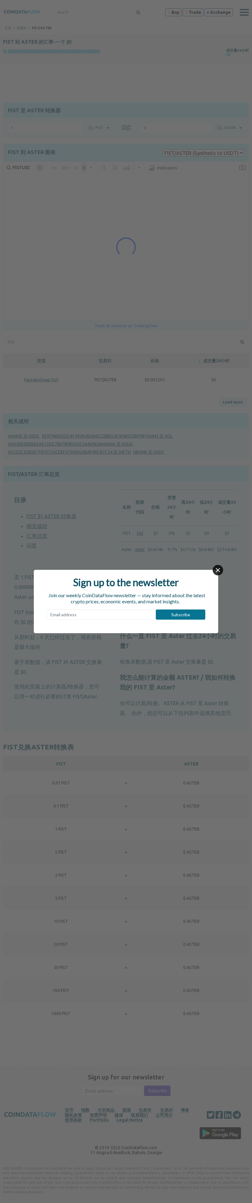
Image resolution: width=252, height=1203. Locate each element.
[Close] (218, 570)
